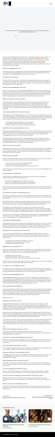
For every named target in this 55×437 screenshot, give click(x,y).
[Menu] (50, 3)
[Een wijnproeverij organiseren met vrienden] (40, 416)
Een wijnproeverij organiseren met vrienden (40, 424)
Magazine (37, 36)
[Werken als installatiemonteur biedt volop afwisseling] (14, 416)
